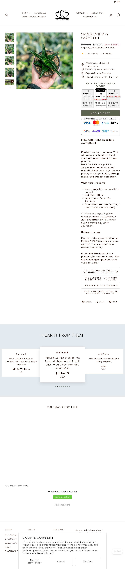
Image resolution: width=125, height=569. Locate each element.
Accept (61, 561)
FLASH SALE (11, 551)
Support (80, 13)
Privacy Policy (45, 553)
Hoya (7, 547)
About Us (97, 13)
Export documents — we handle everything (100, 271)
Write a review (62, 497)
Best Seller (10, 539)
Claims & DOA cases (100, 285)
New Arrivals (11, 535)
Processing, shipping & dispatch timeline (100, 279)
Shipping (85, 47)
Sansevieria (11, 543)
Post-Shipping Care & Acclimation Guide (100, 292)
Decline (87, 561)
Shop (25, 13)
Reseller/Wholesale (34, 17)
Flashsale (40, 13)
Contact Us (90, 17)
